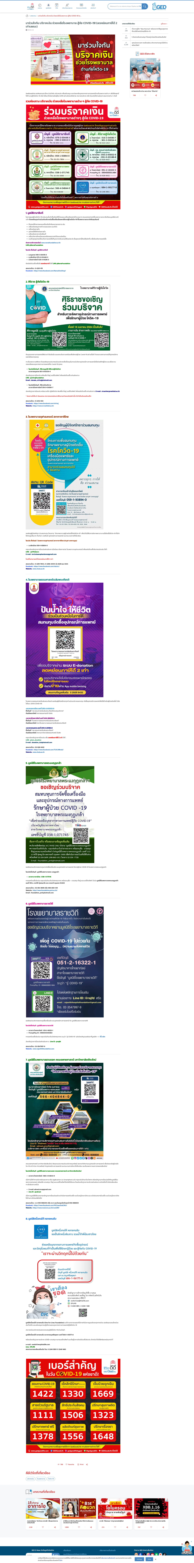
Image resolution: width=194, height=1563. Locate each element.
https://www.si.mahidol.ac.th (43, 406)
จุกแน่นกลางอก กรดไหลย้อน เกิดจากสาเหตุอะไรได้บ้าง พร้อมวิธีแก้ (150, 44)
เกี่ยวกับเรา (67, 1550)
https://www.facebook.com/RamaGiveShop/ (50, 271)
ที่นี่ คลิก (102, 1037)
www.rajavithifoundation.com (43, 1049)
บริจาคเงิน (30, 1479)
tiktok (164, 1554)
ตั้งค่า (60, 1560)
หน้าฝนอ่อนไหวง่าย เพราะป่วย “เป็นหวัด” (144, 91)
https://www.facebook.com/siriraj (46, 403)
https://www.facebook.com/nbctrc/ (46, 566)
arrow (140, 6)
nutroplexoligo (136, 1554)
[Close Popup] (155, 1559)
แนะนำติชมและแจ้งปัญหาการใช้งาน (75, 1554)
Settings (139, 1559)
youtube (152, 1554)
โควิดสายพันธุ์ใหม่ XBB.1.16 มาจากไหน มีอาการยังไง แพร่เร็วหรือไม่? (150, 1522)
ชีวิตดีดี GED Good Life (30, 6)
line (156, 1554)
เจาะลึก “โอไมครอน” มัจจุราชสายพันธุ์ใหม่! (111, 1521)
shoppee (160, 1554)
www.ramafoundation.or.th (50, 243)
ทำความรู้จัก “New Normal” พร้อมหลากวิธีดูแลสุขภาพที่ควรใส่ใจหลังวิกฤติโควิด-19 (150, 30)
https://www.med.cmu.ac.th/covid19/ (46, 1208)
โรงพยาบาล (41, 1479)
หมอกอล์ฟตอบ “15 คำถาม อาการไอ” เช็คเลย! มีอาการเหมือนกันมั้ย (42, 1522)
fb (140, 1554)
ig (148, 1554)
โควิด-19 (51, 1479)
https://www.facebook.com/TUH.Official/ (48, 750)
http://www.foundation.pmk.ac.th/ (45, 890)
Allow (149, 1559)
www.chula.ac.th (38, 569)
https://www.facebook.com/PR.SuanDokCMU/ (50, 1205)
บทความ (33, 16)
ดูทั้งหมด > (164, 24)
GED (159, 6)
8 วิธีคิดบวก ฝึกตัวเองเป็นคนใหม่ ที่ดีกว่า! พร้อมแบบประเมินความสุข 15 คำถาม (78, 1522)
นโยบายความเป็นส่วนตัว (108, 1550)
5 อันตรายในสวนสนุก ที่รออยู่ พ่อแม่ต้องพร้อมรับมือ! (149, 37)
